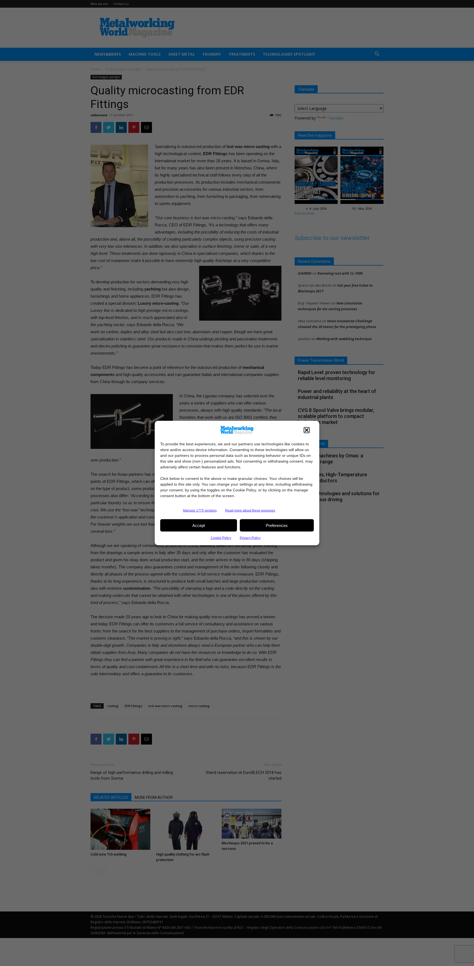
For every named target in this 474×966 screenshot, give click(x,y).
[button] (306, 430)
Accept (198, 525)
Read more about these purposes (250, 510)
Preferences (277, 525)
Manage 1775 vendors (200, 510)
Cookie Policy (221, 538)
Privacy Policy (250, 538)
